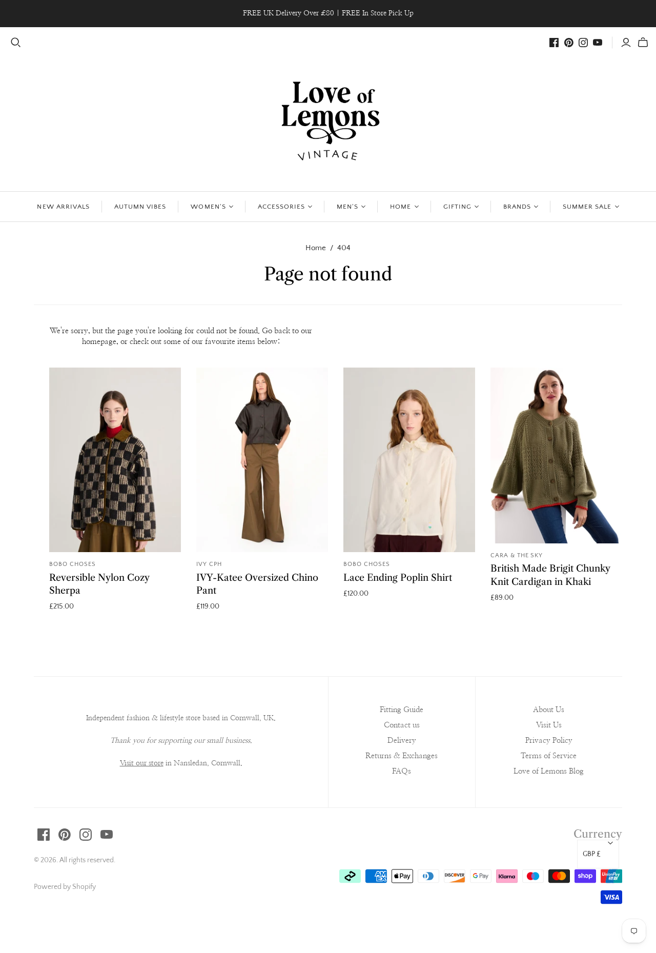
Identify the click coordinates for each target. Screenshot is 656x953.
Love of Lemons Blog (549, 771)
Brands (517, 206)
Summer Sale (587, 206)
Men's (347, 206)
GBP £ (592, 854)
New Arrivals (63, 206)
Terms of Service (549, 756)
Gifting (457, 206)
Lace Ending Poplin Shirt (397, 577)
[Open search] (16, 42)
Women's (208, 206)
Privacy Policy (548, 740)
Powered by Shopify (65, 887)
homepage (99, 342)
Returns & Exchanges (401, 756)
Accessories (281, 206)
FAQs (401, 771)
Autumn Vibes (140, 206)
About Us (548, 710)
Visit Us (549, 725)
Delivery (401, 740)
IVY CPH (209, 564)
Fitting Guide (401, 710)
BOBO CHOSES (72, 564)
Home (400, 206)
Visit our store (141, 763)
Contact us (402, 725)
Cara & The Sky (516, 555)
